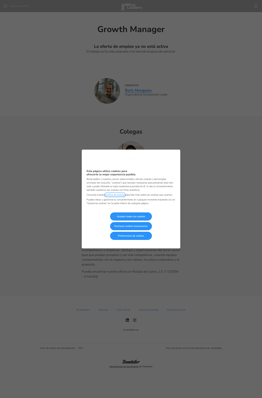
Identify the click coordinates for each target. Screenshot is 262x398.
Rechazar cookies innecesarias (131, 226)
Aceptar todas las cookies (131, 216)
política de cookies (115, 195)
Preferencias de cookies (131, 235)
